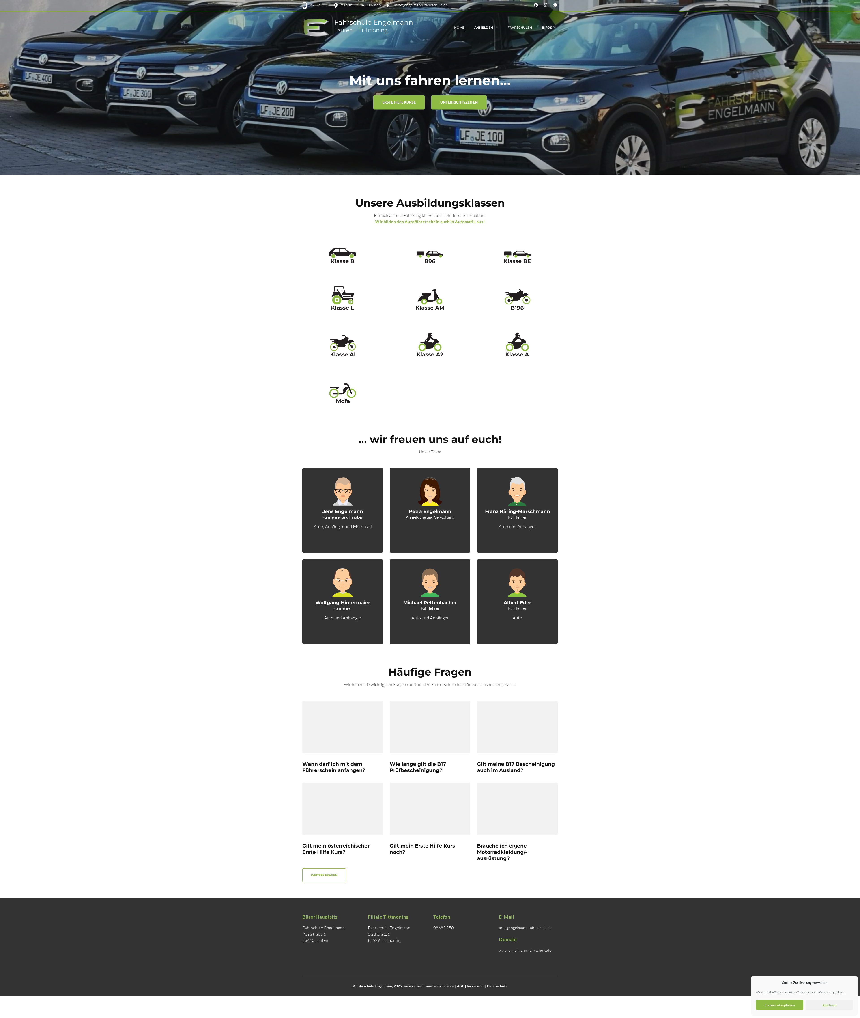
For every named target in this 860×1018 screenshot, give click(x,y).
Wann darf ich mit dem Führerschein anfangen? (333, 767)
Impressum (475, 986)
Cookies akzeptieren (780, 1005)
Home (459, 28)
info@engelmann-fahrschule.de (421, 4)
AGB (461, 986)
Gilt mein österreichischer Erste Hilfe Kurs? (336, 849)
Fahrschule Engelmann (373, 22)
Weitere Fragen (324, 875)
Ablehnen (829, 1005)
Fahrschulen (519, 28)
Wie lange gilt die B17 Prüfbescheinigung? (418, 767)
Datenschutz (497, 986)
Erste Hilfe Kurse (399, 102)
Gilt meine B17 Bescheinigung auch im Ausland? (516, 767)
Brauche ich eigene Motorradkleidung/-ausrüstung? (502, 852)
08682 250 (318, 4)
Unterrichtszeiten (459, 102)
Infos (547, 28)
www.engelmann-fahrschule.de (429, 986)
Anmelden (483, 28)
